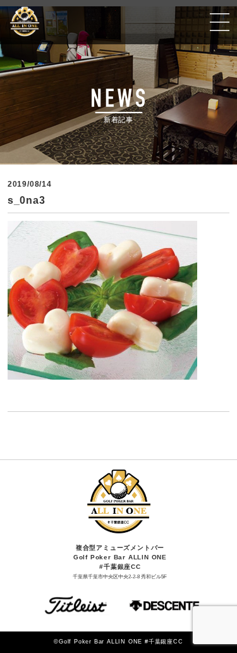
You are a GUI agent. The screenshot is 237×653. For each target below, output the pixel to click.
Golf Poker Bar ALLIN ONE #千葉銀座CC (62, 21)
